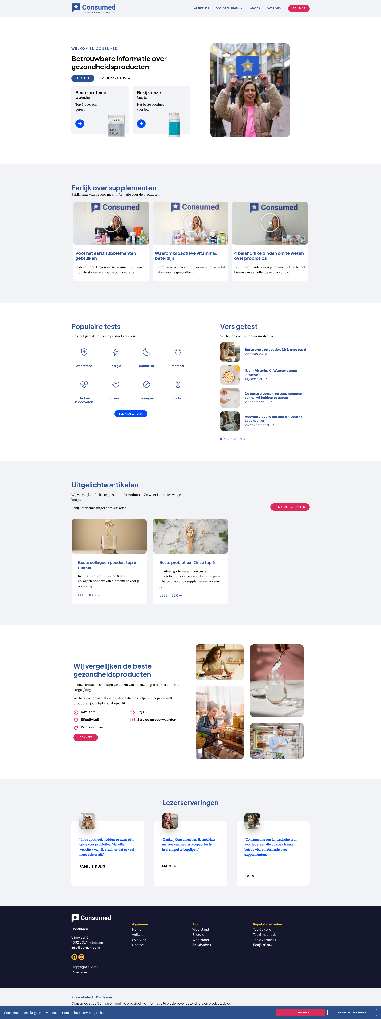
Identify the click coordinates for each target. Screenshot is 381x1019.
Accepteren (301, 1012)
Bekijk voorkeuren (352, 1012)
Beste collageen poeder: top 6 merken (107, 565)
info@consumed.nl (85, 947)
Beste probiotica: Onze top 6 (187, 562)
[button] (111, 223)
